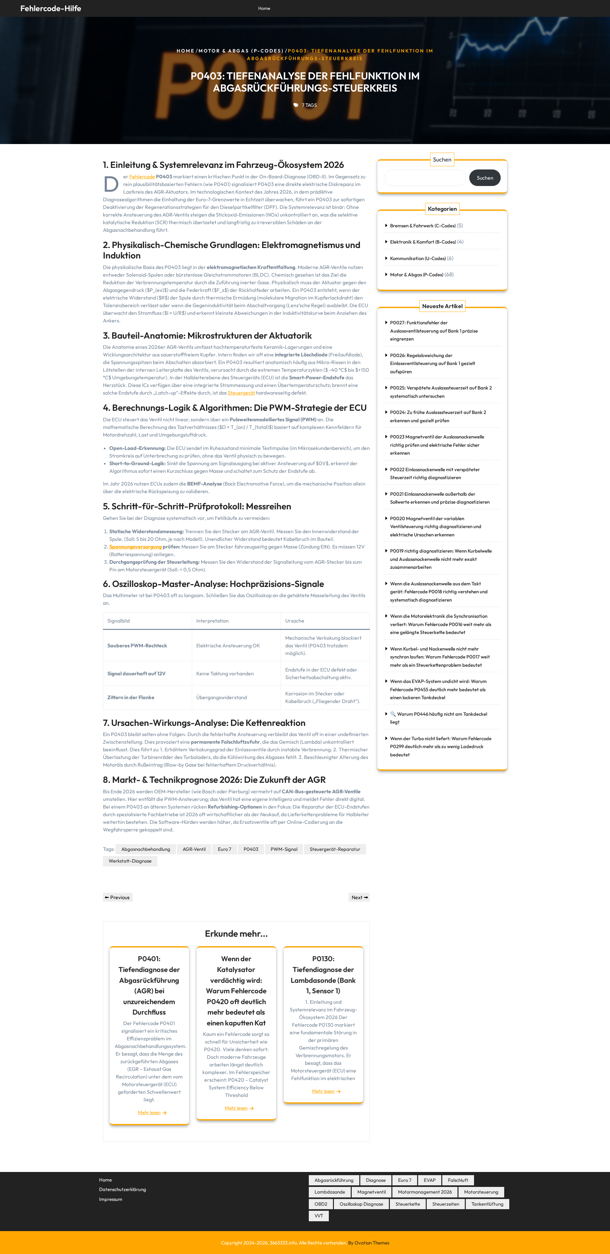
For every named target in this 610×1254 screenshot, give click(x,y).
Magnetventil (371, 1192)
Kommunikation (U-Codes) (418, 258)
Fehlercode (142, 176)
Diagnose (376, 1180)
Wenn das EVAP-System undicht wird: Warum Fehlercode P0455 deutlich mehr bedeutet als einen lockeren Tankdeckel (438, 689)
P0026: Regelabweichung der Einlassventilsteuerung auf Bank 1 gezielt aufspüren (432, 363)
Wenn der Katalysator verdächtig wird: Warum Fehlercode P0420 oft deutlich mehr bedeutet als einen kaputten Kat (236, 990)
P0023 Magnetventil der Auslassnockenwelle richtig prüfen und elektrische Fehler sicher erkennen (437, 445)
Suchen (442, 159)
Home (264, 8)
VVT (319, 1216)
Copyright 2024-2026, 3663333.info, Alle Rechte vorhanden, (305, 1243)
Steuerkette (408, 1204)
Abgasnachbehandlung (145, 849)
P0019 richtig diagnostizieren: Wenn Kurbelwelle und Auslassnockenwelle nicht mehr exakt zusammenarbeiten (441, 559)
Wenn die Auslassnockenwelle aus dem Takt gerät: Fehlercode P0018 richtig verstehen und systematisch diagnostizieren (439, 592)
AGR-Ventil (194, 849)
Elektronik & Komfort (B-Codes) (423, 242)
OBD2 (321, 1204)
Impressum (110, 1199)
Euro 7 (224, 849)
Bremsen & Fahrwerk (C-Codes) (423, 226)
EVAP (430, 1180)
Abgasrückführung (334, 1180)
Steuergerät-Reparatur (335, 849)
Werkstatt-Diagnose (130, 861)
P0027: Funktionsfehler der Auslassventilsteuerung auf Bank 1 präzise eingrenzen (434, 331)
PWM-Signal (284, 849)
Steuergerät (241, 392)
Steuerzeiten (445, 1204)
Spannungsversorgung (135, 546)
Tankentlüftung (487, 1204)
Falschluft (458, 1180)
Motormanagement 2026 (425, 1192)
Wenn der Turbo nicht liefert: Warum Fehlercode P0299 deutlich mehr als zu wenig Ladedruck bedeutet (440, 746)
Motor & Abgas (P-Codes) (241, 51)
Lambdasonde (330, 1192)
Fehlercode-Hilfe (50, 8)
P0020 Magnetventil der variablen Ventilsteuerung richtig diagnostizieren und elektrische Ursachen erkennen (435, 526)
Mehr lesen (149, 1112)
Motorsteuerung (481, 1192)
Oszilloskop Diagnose (361, 1204)
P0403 (251, 849)
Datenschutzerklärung (122, 1189)
